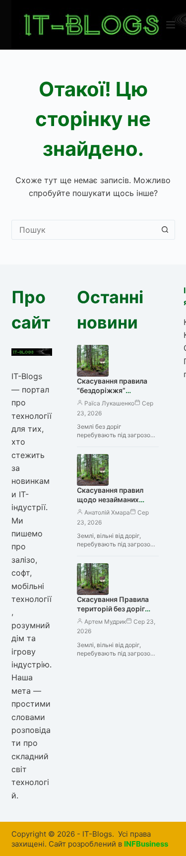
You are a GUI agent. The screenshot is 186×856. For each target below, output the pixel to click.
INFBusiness (146, 844)
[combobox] (84, 230)
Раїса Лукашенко (109, 403)
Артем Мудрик (105, 621)
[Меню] (170, 24)
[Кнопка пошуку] (165, 229)
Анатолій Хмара (107, 512)
